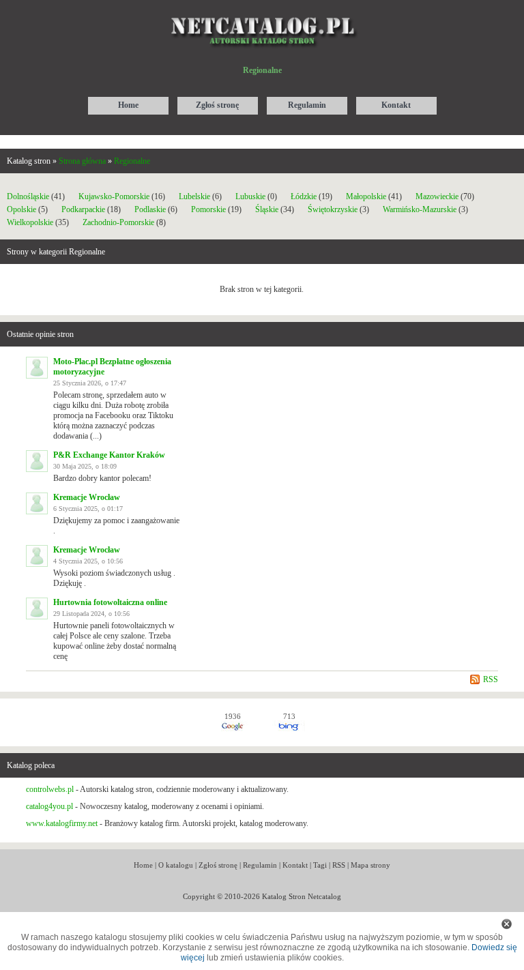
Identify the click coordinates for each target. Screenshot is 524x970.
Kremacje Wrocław (86, 497)
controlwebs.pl (50, 789)
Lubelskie (194, 196)
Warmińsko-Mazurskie (419, 209)
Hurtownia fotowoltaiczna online (110, 602)
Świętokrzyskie (333, 209)
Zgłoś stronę (218, 865)
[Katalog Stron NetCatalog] (262, 11)
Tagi (320, 865)
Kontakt (295, 865)
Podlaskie (150, 209)
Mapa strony (370, 865)
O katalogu (175, 865)
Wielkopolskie (30, 222)
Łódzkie (304, 196)
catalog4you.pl (49, 806)
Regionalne (132, 161)
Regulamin (260, 865)
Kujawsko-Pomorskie (113, 196)
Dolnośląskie (28, 196)
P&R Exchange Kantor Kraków (109, 455)
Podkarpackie (83, 209)
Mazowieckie (437, 196)
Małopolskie (366, 196)
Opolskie (21, 209)
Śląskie (266, 209)
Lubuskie (250, 196)
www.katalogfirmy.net (62, 823)
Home (143, 865)
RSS (490, 679)
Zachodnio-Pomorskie (118, 222)
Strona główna (82, 161)
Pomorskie (208, 209)
